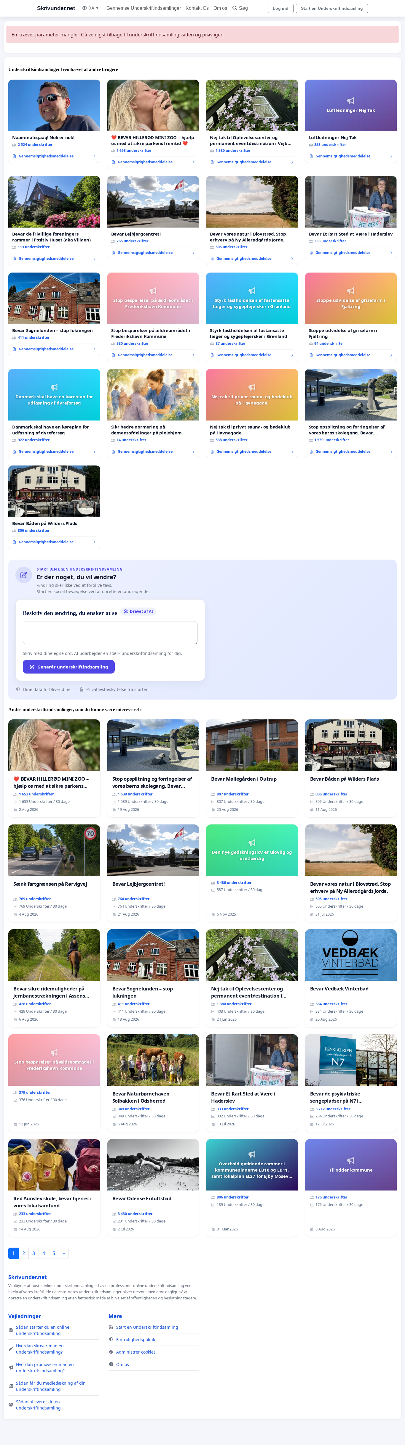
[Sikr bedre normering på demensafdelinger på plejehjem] (153, 413)
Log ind (280, 8)
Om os (220, 8)
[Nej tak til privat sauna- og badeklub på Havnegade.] (252, 413)
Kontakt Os (197, 8)
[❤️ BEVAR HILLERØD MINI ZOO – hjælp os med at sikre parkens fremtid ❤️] (153, 124)
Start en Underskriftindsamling (332, 8)
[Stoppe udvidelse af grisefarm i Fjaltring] (351, 317)
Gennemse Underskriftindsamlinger (143, 8)
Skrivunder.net (56, 8)
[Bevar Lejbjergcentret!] (153, 218)
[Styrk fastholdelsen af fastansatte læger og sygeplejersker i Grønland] (252, 317)
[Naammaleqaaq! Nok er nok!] (54, 121)
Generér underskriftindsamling (72, 667)
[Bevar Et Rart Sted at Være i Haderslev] (351, 218)
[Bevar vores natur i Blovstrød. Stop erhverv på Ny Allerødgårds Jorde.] (252, 220)
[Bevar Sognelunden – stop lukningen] (54, 314)
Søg (243, 8)
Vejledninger (24, 1316)
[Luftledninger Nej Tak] (351, 121)
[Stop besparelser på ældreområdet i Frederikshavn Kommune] (153, 317)
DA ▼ (93, 8)
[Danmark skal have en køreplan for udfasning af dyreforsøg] (54, 413)
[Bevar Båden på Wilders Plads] (54, 507)
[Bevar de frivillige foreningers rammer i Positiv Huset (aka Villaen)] (54, 220)
